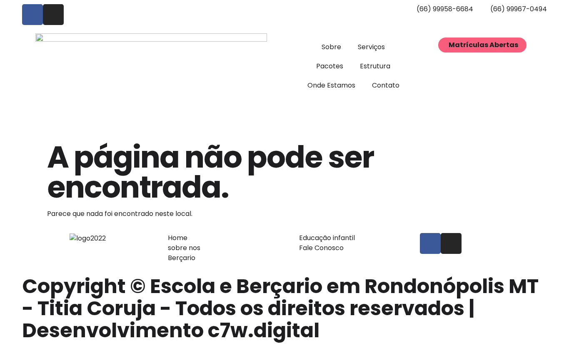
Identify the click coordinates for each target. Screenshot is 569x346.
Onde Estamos (331, 85)
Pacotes (329, 66)
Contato (385, 85)
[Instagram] (53, 14)
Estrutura (375, 66)
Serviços (371, 47)
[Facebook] (32, 14)
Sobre (331, 47)
